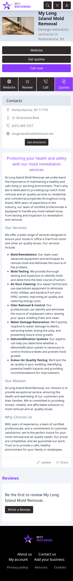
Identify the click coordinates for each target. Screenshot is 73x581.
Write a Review (19, 509)
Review (27, 87)
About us (24, 554)
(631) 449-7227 (22, 126)
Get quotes (36, 59)
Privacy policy (17, 567)
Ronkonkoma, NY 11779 (30, 110)
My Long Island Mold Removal (51, 18)
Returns (41, 567)
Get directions (36, 142)
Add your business (49, 559)
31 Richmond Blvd (25, 118)
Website (36, 50)
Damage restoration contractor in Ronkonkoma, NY (53, 34)
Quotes (63, 87)
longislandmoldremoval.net (33, 133)
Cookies (60, 567)
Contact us (47, 554)
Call (45, 87)
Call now (36, 68)
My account (18, 559)
